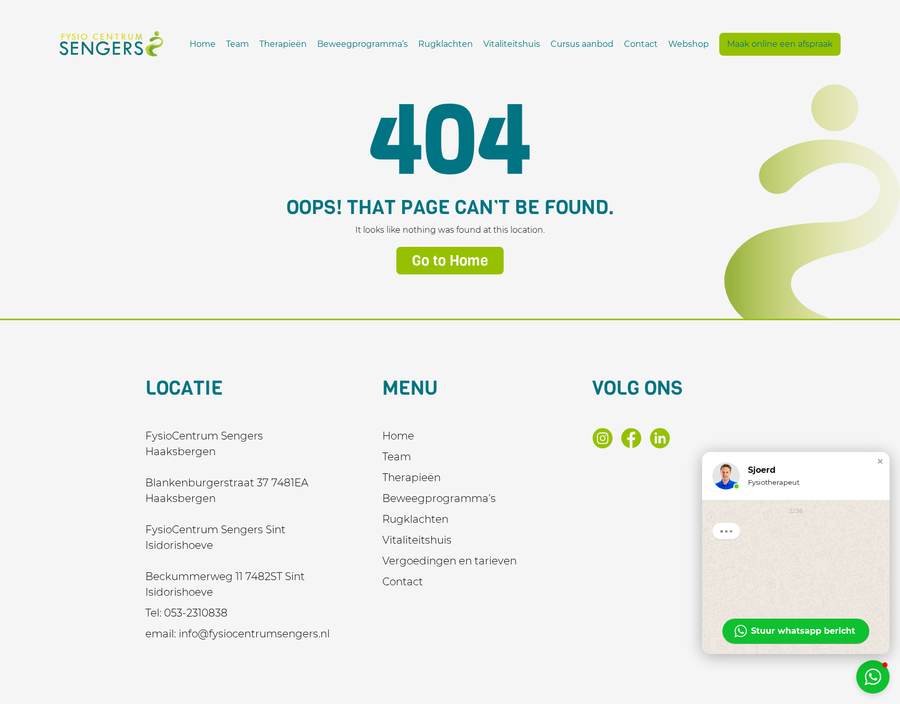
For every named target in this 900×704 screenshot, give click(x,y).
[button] (880, 461)
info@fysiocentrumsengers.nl (254, 633)
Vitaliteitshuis (511, 44)
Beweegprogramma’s (362, 44)
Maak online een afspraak (780, 44)
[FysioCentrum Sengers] (111, 44)
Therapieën (283, 44)
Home (203, 44)
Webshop (688, 44)
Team (237, 44)
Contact (641, 44)
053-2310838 (196, 613)
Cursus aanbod (582, 44)
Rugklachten (445, 44)
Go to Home (450, 260)
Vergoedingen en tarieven (449, 561)
